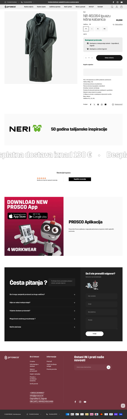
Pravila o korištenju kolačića (33, 379)
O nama (32, 361)
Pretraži (49, 361)
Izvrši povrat (34, 384)
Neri (84, 12)
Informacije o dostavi (34, 365)
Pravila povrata (52, 369)
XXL (104, 28)
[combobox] (11, 2)
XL (97, 28)
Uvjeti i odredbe (35, 374)
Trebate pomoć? (119, 104)
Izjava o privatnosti (33, 370)
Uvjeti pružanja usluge (52, 365)
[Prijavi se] (108, 367)
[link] (38, 399)
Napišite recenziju (80, 179)
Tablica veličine (119, 24)
